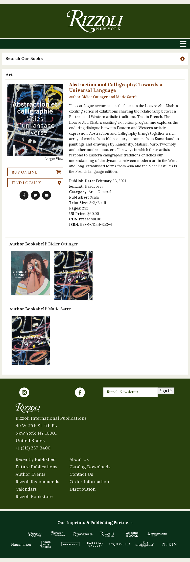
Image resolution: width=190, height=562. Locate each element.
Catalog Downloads (90, 467)
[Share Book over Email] (46, 195)
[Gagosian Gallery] (95, 544)
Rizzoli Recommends (37, 481)
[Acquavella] (119, 544)
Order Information (89, 481)
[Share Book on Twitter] (35, 195)
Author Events (31, 474)
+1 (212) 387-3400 (33, 448)
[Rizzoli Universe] (58, 533)
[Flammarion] (21, 544)
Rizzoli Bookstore (34, 496)
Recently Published (36, 459)
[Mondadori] (156, 534)
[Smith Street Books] (45, 544)
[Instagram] (24, 392)
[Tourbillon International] (144, 544)
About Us (79, 459)
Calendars (26, 489)
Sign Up (166, 390)
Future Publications (36, 467)
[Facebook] (80, 392)
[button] (95, 58)
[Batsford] (70, 544)
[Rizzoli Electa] (82, 534)
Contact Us (81, 474)
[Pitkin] (169, 544)
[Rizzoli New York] (95, 21)
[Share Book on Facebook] (24, 195)
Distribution (82, 489)
